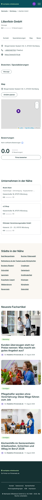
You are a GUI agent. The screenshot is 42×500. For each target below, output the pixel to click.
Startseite (4, 11)
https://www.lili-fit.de (12, 55)
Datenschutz (20, 486)
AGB (25, 488)
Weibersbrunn (6, 284)
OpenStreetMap (29, 128)
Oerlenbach (25, 270)
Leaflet (21, 128)
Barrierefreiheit (30, 486)
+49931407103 (10, 50)
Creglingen (25, 266)
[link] (21, 193)
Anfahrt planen (9, 95)
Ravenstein (5, 289)
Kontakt (11, 486)
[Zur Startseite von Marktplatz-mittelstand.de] (10, 4)
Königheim (25, 284)
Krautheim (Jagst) (8, 280)
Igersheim (4, 275)
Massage (6, 71)
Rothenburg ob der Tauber (11, 261)
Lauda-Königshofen (28, 261)
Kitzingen (24, 280)
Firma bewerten (21, 157)
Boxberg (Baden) (7, 266)
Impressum (32, 488)
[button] (34, 4)
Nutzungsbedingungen (15, 488)
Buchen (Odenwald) (28, 256)
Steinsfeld (25, 289)
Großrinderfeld (26, 275)
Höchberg (13, 11)
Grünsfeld (5, 270)
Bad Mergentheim (7, 256)
